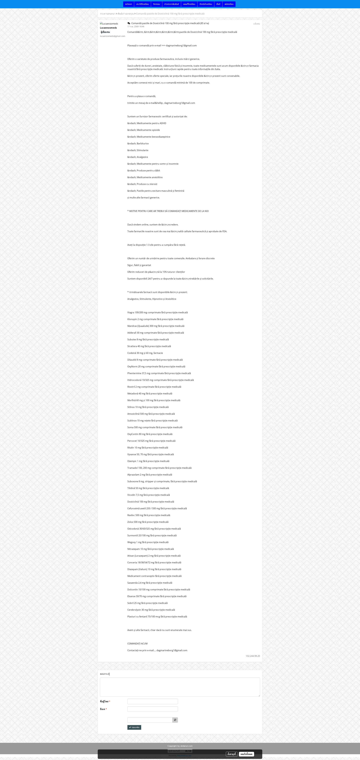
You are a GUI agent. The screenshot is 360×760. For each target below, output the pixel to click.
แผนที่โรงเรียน (189, 4)
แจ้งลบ (256, 23)
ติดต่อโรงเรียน (206, 4)
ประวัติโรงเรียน (142, 4)
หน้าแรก (128, 4)
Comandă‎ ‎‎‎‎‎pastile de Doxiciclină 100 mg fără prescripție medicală (170, 13)
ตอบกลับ (135, 727)
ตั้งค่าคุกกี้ (232, 754)
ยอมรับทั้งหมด (246, 754)
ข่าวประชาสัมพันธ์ (171, 4)
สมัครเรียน (229, 4)
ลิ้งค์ (218, 4)
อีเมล (103, 709)
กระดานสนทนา (107, 13)
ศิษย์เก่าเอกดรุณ (126, 13)
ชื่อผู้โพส (105, 701)
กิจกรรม (156, 4)
